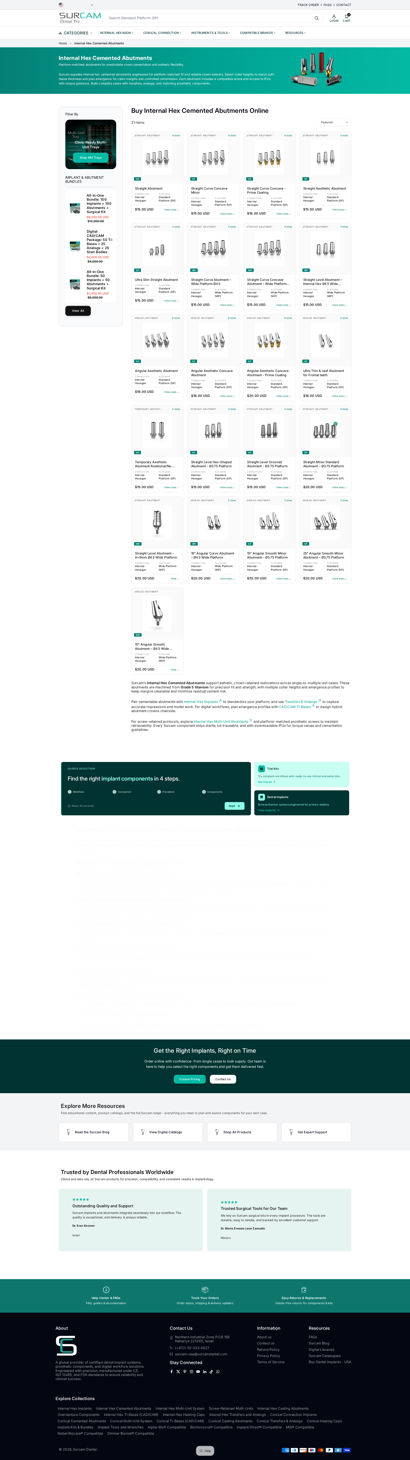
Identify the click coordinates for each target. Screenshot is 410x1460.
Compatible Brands (256, 33)
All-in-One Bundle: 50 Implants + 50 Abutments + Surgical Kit (98, 280)
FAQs (328, 5)
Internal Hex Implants (201, 702)
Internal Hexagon (115, 33)
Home (63, 43)
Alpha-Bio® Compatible (167, 1427)
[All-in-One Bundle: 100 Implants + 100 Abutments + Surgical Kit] (74, 208)
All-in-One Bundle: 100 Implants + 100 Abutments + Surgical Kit (99, 203)
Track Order (308, 5)
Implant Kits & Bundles (76, 1427)
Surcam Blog (319, 1343)
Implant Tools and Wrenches (121, 1427)
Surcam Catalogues (325, 1356)
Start (232, 806)
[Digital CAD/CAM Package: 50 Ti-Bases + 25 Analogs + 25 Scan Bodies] (74, 246)
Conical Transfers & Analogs (279, 1421)
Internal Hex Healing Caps (184, 1414)
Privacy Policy (268, 1356)
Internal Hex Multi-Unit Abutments (221, 721)
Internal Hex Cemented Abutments (123, 1408)
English (76, 5)
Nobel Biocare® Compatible (80, 1433)
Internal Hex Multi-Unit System (180, 1408)
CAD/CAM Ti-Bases (295, 707)
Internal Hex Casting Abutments (283, 1408)
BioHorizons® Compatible (211, 1427)
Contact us (266, 1343)
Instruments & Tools (209, 33)
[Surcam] (80, 17)
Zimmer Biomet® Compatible (130, 1433)
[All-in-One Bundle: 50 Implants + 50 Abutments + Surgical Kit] (74, 284)
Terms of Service (271, 1362)
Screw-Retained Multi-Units (231, 1408)
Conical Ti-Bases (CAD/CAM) (180, 1421)
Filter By (71, 114)
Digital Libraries (321, 1349)
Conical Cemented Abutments (82, 1421)
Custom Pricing (189, 1079)
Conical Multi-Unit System (131, 1421)
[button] (343, 1220)
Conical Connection (161, 33)
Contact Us (223, 1079)
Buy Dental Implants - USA (330, 1362)
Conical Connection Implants (293, 1414)
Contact (343, 5)
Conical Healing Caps (324, 1421)
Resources (294, 33)
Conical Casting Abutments (230, 1421)
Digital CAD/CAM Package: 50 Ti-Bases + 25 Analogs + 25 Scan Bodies (100, 241)
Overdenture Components (79, 1414)
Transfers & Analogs (301, 702)
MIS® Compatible (300, 1427)
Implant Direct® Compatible (259, 1427)
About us (264, 1337)
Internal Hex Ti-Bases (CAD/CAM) (131, 1414)
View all (78, 310)
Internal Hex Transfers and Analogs (237, 1414)
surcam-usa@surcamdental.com (201, 1354)
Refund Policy (268, 1349)
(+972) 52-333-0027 (192, 1348)
